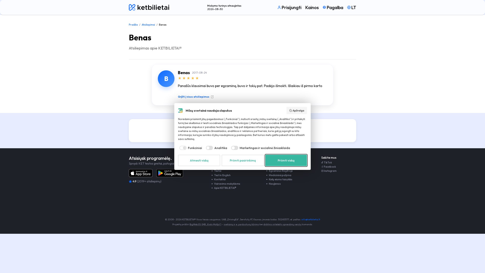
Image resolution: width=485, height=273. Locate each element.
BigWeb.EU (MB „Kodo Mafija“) (205, 224)
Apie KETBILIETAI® (225, 188)
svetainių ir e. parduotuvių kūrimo (241, 224)
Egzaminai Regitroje (281, 171)
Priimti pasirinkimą (243, 160)
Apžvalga (298, 110)
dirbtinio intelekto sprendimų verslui (282, 224)
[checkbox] (190, 148)
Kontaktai (219, 179)
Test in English (222, 175)
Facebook (330, 166)
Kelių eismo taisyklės (280, 179)
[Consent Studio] (180, 110)
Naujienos (275, 183)
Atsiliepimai (148, 24)
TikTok (328, 162)
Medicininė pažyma (280, 175)
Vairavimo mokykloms (227, 183)
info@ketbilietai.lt (310, 219)
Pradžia (133, 24)
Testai (217, 171)
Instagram (330, 171)
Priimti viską (286, 160)
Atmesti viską (199, 160)
